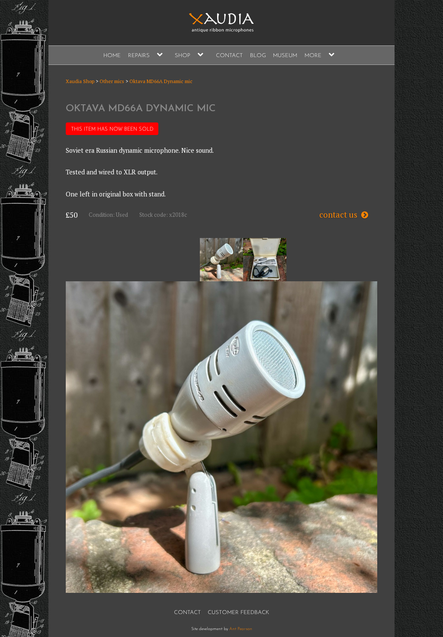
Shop (182, 55)
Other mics (112, 81)
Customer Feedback (238, 612)
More (313, 55)
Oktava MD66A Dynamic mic (161, 81)
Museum (285, 55)
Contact (229, 55)
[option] (221, 259)
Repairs (139, 55)
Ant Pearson (240, 629)
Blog (258, 55)
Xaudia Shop (80, 81)
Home (112, 55)
